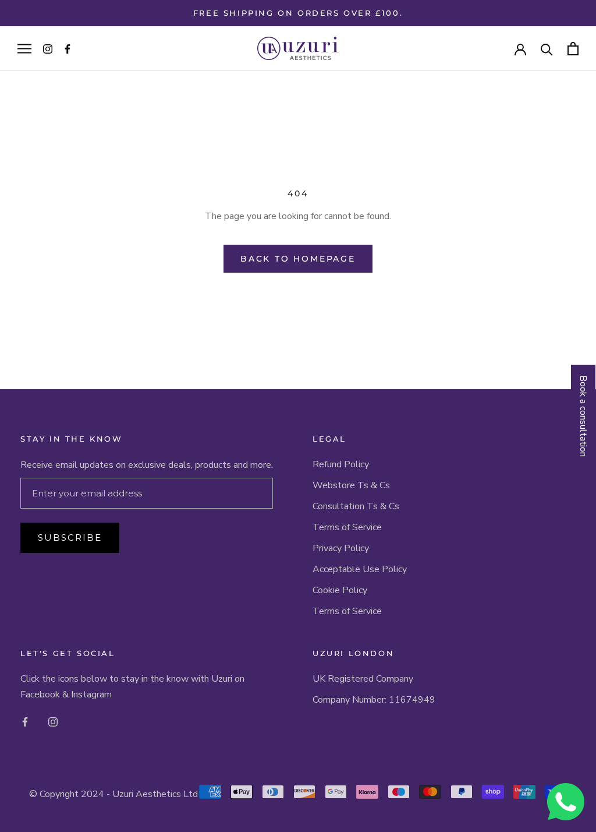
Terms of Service (347, 527)
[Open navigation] (24, 48)
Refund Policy (341, 464)
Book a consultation (583, 416)
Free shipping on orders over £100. (298, 12)
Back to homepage (298, 258)
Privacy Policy (341, 548)
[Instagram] (53, 721)
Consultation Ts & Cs (356, 506)
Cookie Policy (340, 590)
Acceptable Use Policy (360, 569)
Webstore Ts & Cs (351, 485)
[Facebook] (25, 721)
